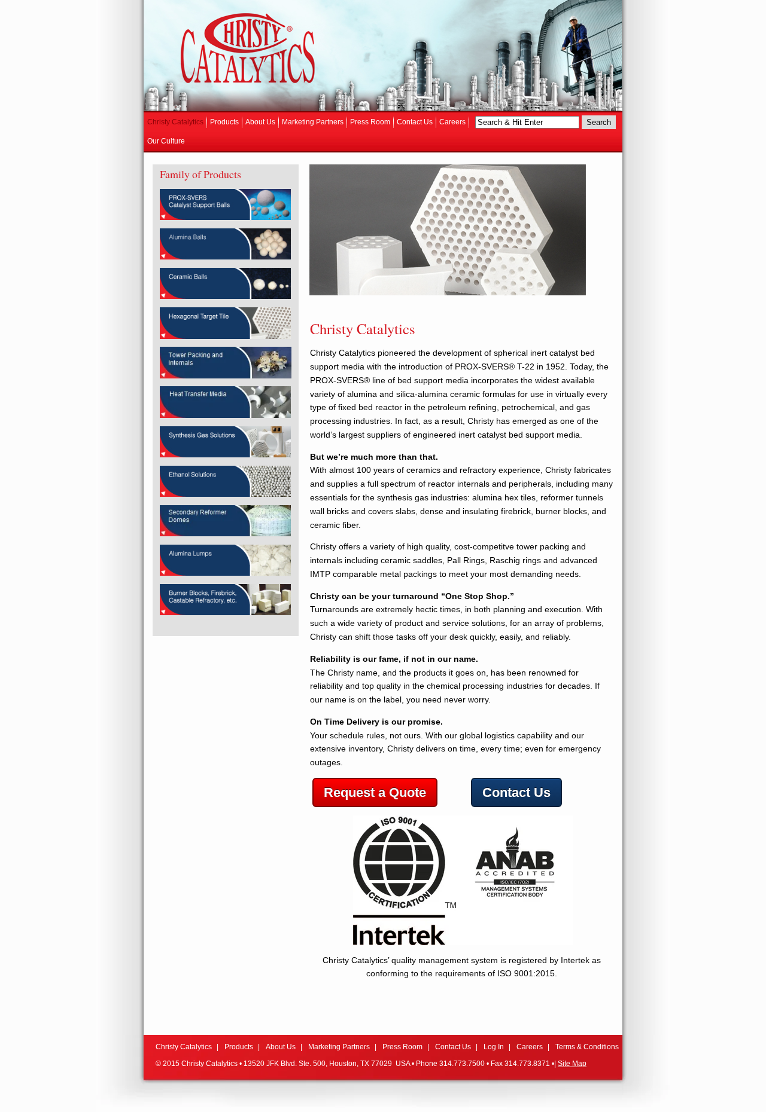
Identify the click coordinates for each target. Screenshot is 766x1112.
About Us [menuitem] (260, 122)
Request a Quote (375, 792)
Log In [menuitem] (494, 1046)
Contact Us (516, 792)
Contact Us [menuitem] (415, 122)
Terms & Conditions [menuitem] (587, 1046)
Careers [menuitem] (452, 122)
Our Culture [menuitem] (166, 141)
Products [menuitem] (224, 122)
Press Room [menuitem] (370, 122)
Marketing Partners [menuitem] (313, 122)
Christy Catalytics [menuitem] (175, 122)
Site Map (572, 1063)
